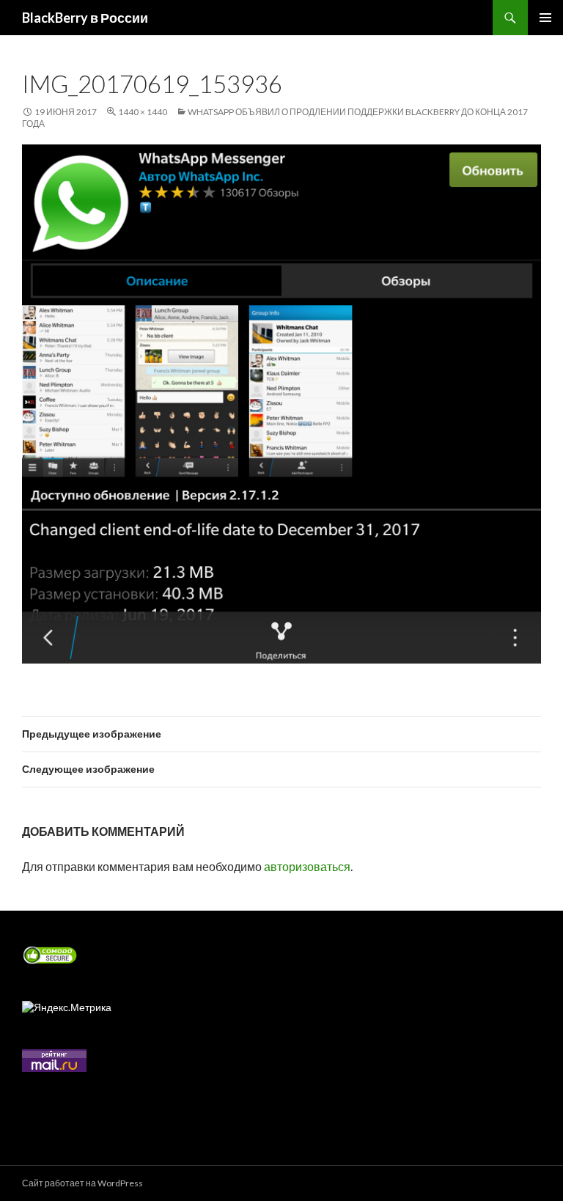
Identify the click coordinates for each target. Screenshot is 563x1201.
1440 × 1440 (142, 111)
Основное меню (545, 17)
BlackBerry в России (85, 18)
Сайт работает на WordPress (82, 1183)
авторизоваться (307, 866)
